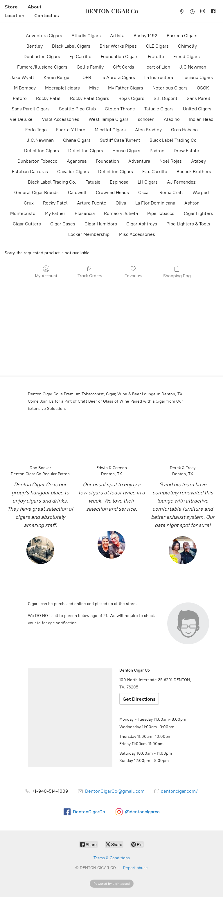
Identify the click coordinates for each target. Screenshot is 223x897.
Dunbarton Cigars (42, 56)
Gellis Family (90, 67)
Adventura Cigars (44, 35)
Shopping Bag (177, 275)
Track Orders (90, 275)
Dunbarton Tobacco (37, 161)
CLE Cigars (157, 46)
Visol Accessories (60, 119)
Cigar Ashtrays (141, 224)
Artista (117, 35)
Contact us (46, 15)
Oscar (144, 192)
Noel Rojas (170, 161)
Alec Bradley (148, 129)
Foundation (107, 161)
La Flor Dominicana (155, 203)
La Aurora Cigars (117, 77)
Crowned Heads (112, 192)
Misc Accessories (137, 234)
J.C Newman (192, 67)
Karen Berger (57, 77)
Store (11, 7)
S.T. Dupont (165, 98)
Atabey (198, 161)
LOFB (85, 77)
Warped (201, 192)
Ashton (191, 203)
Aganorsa (77, 161)
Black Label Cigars (71, 46)
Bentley (34, 46)
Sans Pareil (198, 98)
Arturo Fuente (91, 203)
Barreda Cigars (182, 35)
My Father (55, 213)
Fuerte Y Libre (70, 129)
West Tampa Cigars (109, 119)
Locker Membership (88, 234)
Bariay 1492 (145, 35)
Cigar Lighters (198, 213)
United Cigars (197, 109)
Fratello (156, 56)
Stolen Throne (120, 109)
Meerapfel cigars (62, 88)
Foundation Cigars (120, 56)
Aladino (172, 119)
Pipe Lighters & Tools (188, 224)
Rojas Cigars (131, 98)
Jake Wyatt (22, 77)
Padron (157, 150)
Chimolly (187, 46)
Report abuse (135, 867)
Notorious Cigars (170, 88)
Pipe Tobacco (161, 213)
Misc (94, 88)
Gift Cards (123, 67)
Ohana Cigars (77, 140)
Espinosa (119, 182)
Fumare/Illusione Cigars (42, 67)
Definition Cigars (41, 150)
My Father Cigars (125, 88)
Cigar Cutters (27, 224)
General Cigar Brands (36, 192)
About (35, 7)
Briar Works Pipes (118, 46)
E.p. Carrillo (154, 171)
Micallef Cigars (110, 129)
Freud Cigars (186, 56)
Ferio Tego (36, 129)
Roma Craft (171, 192)
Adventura (139, 161)
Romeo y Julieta (121, 213)
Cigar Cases (62, 224)
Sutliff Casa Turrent (120, 140)
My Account (46, 275)
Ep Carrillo (80, 56)
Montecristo (22, 213)
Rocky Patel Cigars (89, 98)
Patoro (20, 98)
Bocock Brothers (194, 171)
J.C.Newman (40, 140)
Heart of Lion (156, 67)
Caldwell (77, 192)
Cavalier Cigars (73, 171)
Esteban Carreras (30, 171)
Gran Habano (184, 129)
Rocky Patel (48, 98)
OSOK (203, 88)
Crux (29, 203)
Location (14, 15)
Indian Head (201, 119)
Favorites (133, 275)
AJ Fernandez (181, 182)
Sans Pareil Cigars (31, 109)
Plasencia (85, 213)
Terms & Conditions (111, 857)
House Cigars (126, 150)
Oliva (121, 203)
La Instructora (158, 77)
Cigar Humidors (100, 224)
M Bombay (25, 88)
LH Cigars (148, 182)
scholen (146, 119)
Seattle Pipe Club (77, 109)
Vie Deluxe (21, 119)
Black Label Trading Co (173, 140)
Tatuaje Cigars (159, 109)
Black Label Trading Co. (52, 182)
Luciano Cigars (197, 77)
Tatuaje (93, 182)
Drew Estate (186, 150)
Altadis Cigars (86, 35)
